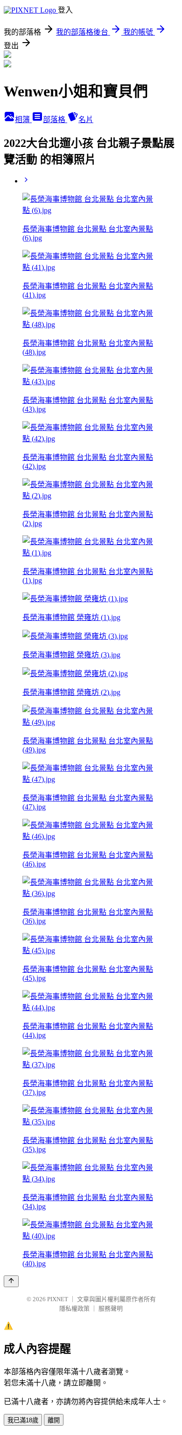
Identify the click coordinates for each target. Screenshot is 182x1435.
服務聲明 (110, 1308)
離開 (54, 1420)
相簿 (23, 120)
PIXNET (57, 1299)
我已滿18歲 (22, 1420)
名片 (85, 120)
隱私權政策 (74, 1308)
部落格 (55, 120)
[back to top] (11, 1281)
